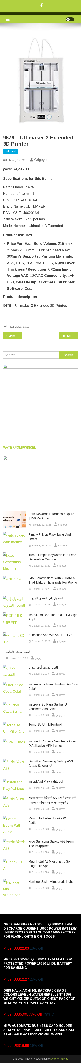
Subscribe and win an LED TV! (50, 635)
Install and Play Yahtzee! (46, 781)
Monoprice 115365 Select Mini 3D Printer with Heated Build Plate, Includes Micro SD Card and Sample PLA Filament (15, 336)
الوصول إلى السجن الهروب (46, 598)
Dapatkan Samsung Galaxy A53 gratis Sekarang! (51, 763)
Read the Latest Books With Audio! (49, 820)
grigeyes (41, 160)
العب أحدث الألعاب (18, 651)
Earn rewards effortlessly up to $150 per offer (51, 516)
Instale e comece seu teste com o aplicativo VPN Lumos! (52, 743)
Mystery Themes (59, 1058)
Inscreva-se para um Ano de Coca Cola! (53, 686)
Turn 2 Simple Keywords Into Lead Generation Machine (52, 557)
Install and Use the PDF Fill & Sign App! (53, 617)
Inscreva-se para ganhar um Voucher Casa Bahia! (49, 707)
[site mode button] (70, 19)
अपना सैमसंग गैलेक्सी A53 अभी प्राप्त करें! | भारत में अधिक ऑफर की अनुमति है (53, 800)
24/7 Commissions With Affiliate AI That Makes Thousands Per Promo (53, 580)
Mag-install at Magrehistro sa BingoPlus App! (49, 864)
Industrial (11, 151)
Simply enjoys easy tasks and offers (50, 537)
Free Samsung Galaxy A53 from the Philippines (51, 844)
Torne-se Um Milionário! (45, 724)
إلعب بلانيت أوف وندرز (43, 667)
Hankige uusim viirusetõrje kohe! (52, 881)
